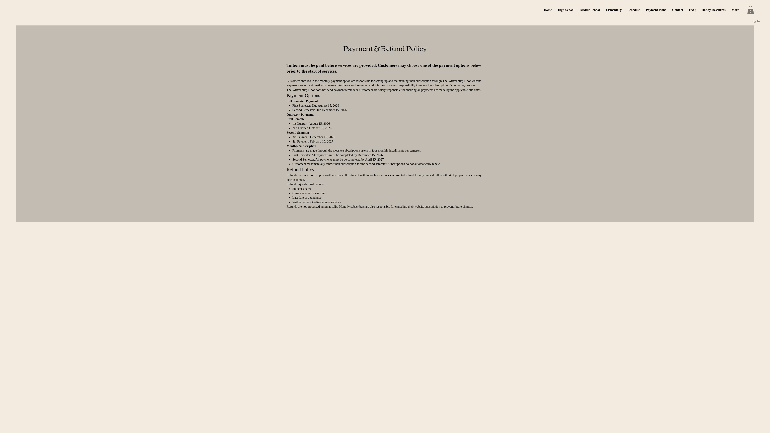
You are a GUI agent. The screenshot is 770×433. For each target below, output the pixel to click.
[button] (566, 10)
